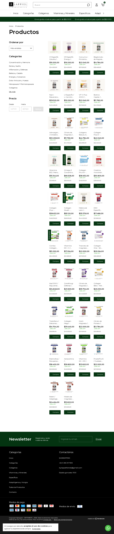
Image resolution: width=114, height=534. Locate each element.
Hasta (23, 104)
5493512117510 (64, 458)
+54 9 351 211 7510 (66, 463)
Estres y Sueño (15, 66)
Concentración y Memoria (19, 62)
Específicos (84, 13)
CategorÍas (28, 13)
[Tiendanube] (96, 519)
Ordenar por (16, 42)
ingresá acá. (47, 520)
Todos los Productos (17, 487)
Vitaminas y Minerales (64, 13)
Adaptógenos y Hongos (18, 482)
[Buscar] (88, 5)
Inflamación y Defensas (18, 70)
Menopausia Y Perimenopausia (21, 84)
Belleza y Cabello (16, 73)
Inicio (15, 13)
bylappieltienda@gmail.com (70, 468)
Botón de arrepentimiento (63, 520)
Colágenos (44, 13)
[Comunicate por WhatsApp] (108, 528)
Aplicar (38, 109)
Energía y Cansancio (17, 77)
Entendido (36, 529)
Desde (11, 104)
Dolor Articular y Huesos (18, 80)
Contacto (13, 492)
